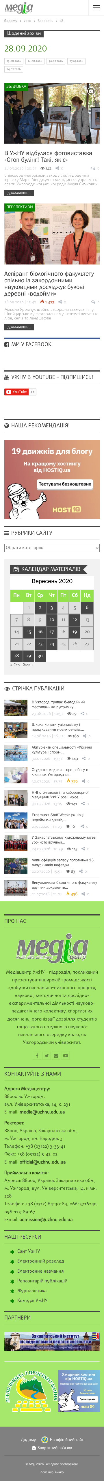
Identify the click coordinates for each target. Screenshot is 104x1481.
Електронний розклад (40, 1261)
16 (40, 631)
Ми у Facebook (30, 345)
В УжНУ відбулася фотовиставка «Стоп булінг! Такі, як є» (48, 156)
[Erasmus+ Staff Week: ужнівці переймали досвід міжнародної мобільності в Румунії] (15, 820)
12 (75, 619)
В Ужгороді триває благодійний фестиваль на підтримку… (58, 704)
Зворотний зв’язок (55, 1448)
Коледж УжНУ (32, 1300)
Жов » (28, 665)
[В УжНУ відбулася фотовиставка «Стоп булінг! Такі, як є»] (52, 113)
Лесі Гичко (56, 1472)
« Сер (15, 665)
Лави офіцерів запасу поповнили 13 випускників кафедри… (63, 862)
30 (40, 656)
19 (74, 631)
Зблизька (16, 87)
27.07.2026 (76, 61)
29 (28, 656)
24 (51, 644)
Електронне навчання (40, 1271)
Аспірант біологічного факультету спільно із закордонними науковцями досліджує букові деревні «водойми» (49, 283)
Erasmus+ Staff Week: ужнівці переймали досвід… (57, 817)
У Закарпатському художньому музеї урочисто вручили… (64, 839)
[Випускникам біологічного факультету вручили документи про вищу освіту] (15, 888)
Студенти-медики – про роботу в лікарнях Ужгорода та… (60, 772)
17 (51, 631)
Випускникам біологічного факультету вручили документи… (64, 885)
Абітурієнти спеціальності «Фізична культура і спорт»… (62, 749)
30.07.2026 (56, 61)
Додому (28, 1440)
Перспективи (19, 207)
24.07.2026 (14, 69)
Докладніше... (19, 193)
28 (16, 656)
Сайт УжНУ (28, 1251)
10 (51, 619)
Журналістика (32, 1291)
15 (29, 631)
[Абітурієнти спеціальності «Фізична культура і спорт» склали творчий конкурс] (15, 753)
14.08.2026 (35, 61)
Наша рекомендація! (40, 426)
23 (40, 644)
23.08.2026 (14, 61)
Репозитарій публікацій (42, 1281)
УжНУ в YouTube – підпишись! (51, 378)
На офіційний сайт (66, 1440)
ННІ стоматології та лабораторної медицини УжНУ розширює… (60, 794)
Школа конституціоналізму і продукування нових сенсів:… (58, 727)
